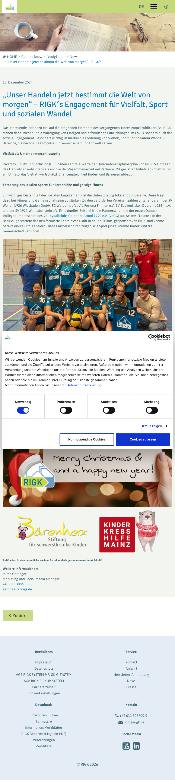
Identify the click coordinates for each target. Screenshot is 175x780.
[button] (18, 615)
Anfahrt (131, 668)
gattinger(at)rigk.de (17, 589)
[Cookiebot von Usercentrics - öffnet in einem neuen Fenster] (151, 337)
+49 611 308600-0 (133, 715)
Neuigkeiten (56, 57)
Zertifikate (44, 746)
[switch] (66, 410)
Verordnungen (44, 740)
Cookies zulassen (143, 439)
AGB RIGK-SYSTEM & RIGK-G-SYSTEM (43, 674)
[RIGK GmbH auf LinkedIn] (136, 746)
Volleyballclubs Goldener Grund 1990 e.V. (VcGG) (81, 216)
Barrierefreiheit (43, 687)
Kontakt (131, 662)
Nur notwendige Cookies (86, 439)
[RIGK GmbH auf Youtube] (126, 746)
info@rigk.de (134, 722)
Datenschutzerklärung (84, 385)
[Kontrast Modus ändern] (166, 6)
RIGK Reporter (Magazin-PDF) (43, 734)
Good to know (31, 57)
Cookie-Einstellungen (44, 693)
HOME (12, 57)
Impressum (43, 662)
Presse (131, 687)
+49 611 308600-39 (17, 584)
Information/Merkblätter (43, 727)
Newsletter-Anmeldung (131, 674)
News (74, 57)
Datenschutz (43, 668)
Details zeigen (151, 426)
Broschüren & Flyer (43, 715)
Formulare (44, 721)
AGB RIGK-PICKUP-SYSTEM (44, 681)
